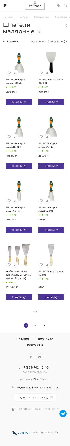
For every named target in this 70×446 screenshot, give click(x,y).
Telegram (30, 357)
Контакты (35, 345)
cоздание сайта (42, 432)
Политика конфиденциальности (38, 409)
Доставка (45, 338)
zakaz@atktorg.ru (38, 379)
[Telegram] (63, 413)
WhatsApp (39, 357)
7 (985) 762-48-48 (36, 367)
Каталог (23, 338)
